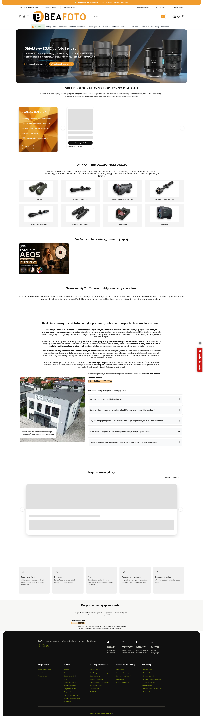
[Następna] (199, 2)
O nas (66, 673)
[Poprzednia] (4, 2)
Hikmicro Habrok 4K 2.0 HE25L (152, 679)
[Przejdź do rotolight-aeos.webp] (44, 259)
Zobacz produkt (80, 143)
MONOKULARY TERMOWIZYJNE (122, 199)
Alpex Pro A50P (147, 686)
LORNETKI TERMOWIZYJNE (80, 224)
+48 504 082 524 (100, 381)
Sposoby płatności (96, 679)
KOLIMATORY (122, 224)
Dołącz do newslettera (81, 623)
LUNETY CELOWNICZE (80, 199)
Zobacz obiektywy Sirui (36, 64)
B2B (65, 679)
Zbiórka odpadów (122, 682)
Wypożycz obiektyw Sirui (61, 64)
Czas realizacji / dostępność (100, 682)
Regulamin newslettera (72, 698)
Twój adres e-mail (78, 620)
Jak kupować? (95, 670)
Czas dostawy (95, 676)
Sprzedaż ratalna (96, 686)
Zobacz (44, 273)
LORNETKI (38, 199)
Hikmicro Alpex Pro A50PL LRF (152, 689)
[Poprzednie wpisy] (22, 509)
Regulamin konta (70, 689)
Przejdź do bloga (171, 477)
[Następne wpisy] (180, 509)
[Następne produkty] (182, 128)
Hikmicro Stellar (147, 692)
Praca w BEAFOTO (70, 682)
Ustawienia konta (44, 673)
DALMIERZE (164, 224)
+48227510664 (160, 7)
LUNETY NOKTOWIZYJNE (38, 224)
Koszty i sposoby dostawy (99, 673)
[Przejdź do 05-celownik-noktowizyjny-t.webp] (38, 214)
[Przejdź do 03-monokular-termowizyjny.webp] (122, 189)
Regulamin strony (70, 692)
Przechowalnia (43, 676)
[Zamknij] (200, 343)
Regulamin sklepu (70, 686)
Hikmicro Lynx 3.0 (148, 676)
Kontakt (66, 670)
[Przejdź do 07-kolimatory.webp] (122, 214)
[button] (163, 16)
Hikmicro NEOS (147, 670)
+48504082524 (144, 7)
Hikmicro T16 (146, 673)
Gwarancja (120, 679)
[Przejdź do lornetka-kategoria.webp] (38, 189)
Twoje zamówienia (44, 670)
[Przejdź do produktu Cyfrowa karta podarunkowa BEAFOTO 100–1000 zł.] (80, 121)
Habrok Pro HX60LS (148, 682)
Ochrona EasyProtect (123, 676)
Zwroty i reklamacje (123, 673)
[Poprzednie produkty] (63, 128)
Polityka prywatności (71, 695)
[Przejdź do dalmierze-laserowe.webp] (164, 214)
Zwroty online (121, 670)
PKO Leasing (94, 689)
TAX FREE (93, 692)
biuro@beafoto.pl (177, 7)
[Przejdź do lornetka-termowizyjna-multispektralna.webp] (80, 214)
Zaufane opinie (69, 676)
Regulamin (98, 626)
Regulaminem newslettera (114, 628)
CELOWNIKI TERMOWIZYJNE (164, 199)
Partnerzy (67, 701)
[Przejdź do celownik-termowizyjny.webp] (164, 189)
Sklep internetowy (101, 713)
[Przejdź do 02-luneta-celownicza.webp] (80, 189)
